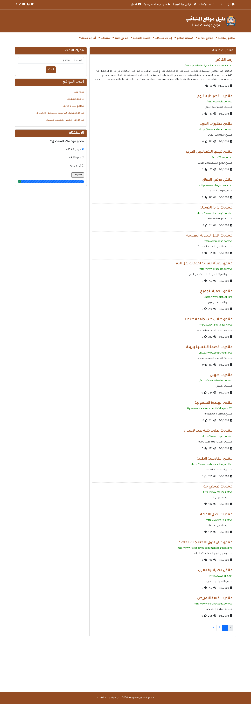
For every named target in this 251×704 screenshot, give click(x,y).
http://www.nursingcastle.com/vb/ (213, 604)
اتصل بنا (133, 4)
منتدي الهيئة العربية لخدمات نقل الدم (204, 264)
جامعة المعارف (75, 99)
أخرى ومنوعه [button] (88, 38)
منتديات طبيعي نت (217, 487)
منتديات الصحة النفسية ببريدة (209, 347)
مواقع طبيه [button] (121, 38)
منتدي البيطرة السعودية (213, 403)
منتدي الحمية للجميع (216, 291)
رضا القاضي (223, 60)
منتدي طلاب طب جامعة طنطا (208, 319)
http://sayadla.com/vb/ (219, 102)
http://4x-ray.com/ (222, 158)
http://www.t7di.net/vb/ (219, 520)
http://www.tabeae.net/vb (217, 492)
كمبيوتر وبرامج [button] (185, 38)
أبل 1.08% (75, 166)
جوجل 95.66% (73, 150)
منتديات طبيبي (221, 375)
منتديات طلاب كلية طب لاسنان (208, 431)
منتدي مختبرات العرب (216, 124)
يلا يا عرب (79, 92)
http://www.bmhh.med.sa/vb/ (215, 353)
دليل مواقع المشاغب (109, 698)
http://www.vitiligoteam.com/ (215, 185)
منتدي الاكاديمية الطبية (214, 459)
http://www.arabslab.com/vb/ (215, 130)
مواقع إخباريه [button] (205, 38)
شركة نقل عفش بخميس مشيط (65, 120)
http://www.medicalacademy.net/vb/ (211, 464)
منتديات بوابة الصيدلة (216, 208)
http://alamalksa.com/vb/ (218, 241)
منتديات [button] (105, 38)
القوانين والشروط (183, 4)
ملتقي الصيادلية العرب (215, 570)
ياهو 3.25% (75, 158)
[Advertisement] (125, 664)
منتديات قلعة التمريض (214, 598)
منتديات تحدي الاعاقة (216, 515)
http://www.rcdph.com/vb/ (217, 436)
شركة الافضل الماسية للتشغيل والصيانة (60, 113)
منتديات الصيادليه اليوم (214, 96)
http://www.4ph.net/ (220, 576)
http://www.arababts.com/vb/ (215, 269)
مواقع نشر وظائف (73, 106)
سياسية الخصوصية (156, 4)
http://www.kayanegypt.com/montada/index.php (205, 548)
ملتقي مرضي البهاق (217, 180)
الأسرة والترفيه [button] (141, 38)
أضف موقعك (207, 4)
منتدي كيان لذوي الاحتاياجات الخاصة (205, 543)
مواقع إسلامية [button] (226, 38)
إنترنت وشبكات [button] (163, 38)
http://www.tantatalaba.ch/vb (215, 325)
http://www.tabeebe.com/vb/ (216, 381)
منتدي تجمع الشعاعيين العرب (209, 152)
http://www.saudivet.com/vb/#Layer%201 (209, 408)
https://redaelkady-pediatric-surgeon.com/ (208, 66)
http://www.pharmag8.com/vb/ (214, 213)
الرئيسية (226, 4)
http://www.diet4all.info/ (218, 297)
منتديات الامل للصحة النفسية (209, 236)
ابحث (51, 69)
